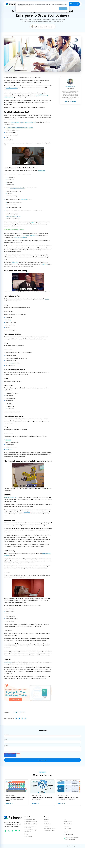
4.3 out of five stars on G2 (31, 235)
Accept (63, 8)
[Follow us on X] (9, 830)
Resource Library (68, 821)
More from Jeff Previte (70, 101)
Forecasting (8, 449)
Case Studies (67, 826)
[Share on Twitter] (19, 718)
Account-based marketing (13, 216)
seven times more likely (12, 87)
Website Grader (67, 828)
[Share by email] (25, 718)
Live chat (8, 320)
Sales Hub (22, 712)
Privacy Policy (27, 5)
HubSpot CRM (14, 262)
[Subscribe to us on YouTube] (15, 830)
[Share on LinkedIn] (16, 718)
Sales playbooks (8, 662)
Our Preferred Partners (49, 828)
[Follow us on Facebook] (5, 830)
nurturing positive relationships (17, 188)
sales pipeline (24, 199)
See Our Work (47, 823)
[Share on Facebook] (22, 718)
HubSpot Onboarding (30, 819)
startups (47, 299)
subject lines (27, 512)
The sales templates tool (10, 497)
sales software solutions (21, 237)
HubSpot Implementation (31, 821)
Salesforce (45, 264)
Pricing (26, 833)
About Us (46, 819)
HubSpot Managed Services (31, 823)
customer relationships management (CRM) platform (20, 127)
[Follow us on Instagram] (12, 830)
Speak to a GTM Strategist (70, 3)
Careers (46, 821)
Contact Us (47, 826)
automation (12, 363)
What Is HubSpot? (68, 823)
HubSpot (32, 222)
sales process (41, 170)
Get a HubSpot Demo (49, 830)
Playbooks (8, 439)
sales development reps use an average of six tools (23, 122)
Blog (65, 819)
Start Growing (28, 836)
